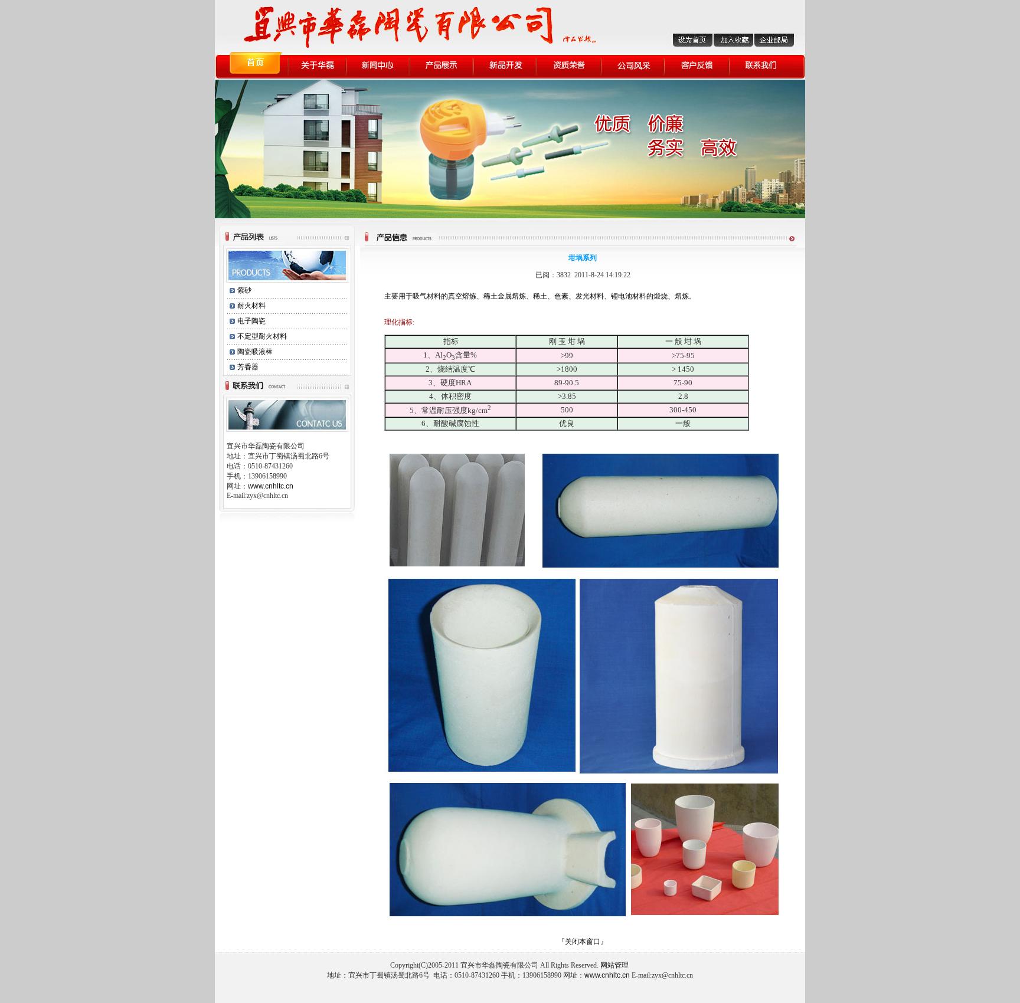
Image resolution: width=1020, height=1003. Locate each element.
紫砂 (244, 290)
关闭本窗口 (582, 942)
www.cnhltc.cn (270, 486)
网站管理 (615, 965)
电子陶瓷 (251, 321)
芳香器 (248, 367)
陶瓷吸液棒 (255, 352)
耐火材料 (251, 305)
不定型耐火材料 (262, 336)
